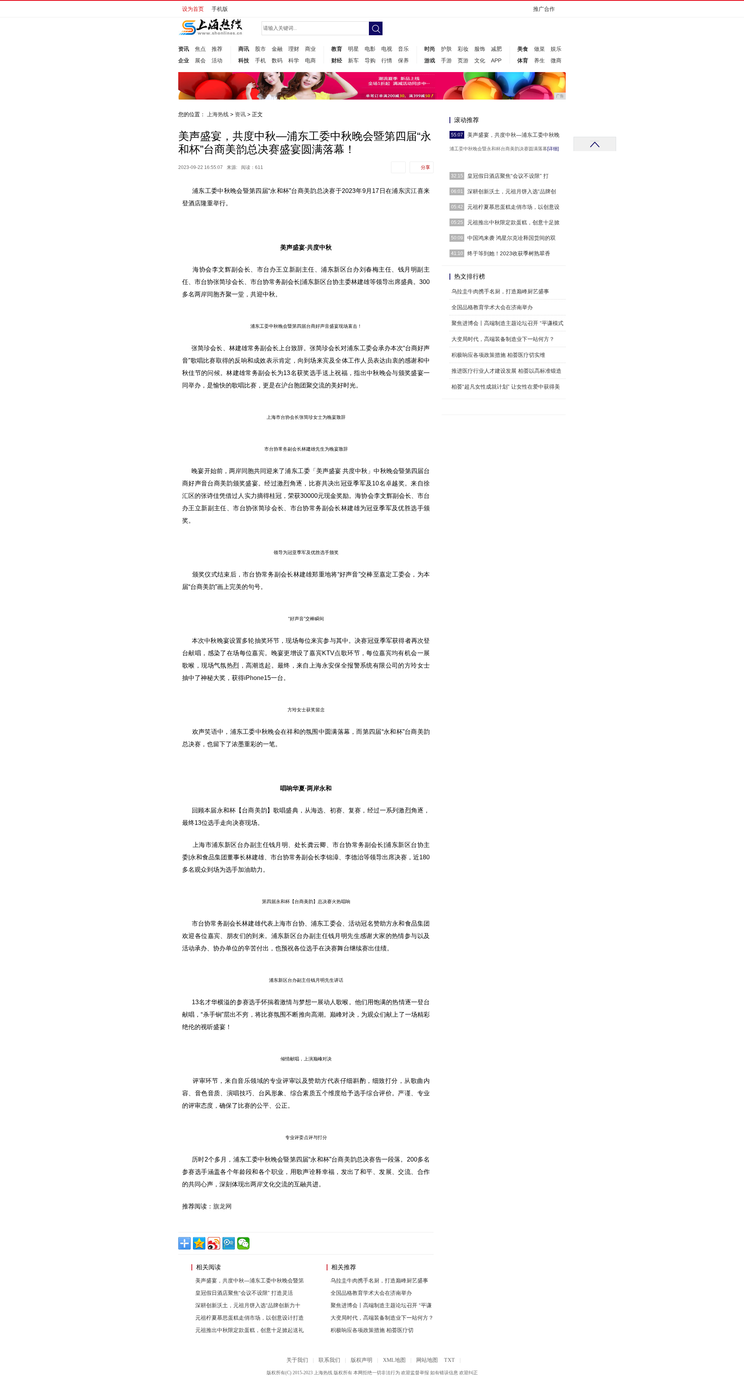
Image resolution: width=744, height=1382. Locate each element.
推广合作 (544, 9)
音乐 (403, 49)
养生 (539, 60)
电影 (370, 49)
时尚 (429, 49)
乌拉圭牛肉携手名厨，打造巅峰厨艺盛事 (379, 1280)
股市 (260, 49)
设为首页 (193, 9)
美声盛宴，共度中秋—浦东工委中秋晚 (513, 135)
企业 (183, 60)
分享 (425, 167)
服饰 (479, 49)
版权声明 (361, 1360)
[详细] (553, 148)
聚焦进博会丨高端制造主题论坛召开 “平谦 (381, 1305)
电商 (310, 60)
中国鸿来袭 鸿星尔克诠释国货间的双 (511, 238)
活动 (217, 60)
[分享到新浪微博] (214, 1243)
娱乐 (556, 49)
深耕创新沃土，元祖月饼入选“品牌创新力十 (247, 1305)
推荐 (217, 49)
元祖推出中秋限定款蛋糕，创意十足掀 (513, 222)
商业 (310, 49)
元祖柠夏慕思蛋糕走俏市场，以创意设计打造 (249, 1318)
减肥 (496, 49)
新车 (353, 60)
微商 (556, 60)
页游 (463, 60)
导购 (370, 60)
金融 (277, 49)
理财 (293, 49)
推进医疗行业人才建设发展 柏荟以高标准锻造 (506, 371)
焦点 (200, 49)
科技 (243, 60)
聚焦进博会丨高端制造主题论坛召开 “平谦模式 (507, 323)
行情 (386, 60)
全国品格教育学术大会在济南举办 (371, 1293)
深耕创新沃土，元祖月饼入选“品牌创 (511, 191)
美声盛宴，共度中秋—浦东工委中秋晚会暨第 (249, 1280)
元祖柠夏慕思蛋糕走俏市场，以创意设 (513, 207)
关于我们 (297, 1360)
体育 (522, 60)
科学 (293, 60)
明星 (353, 49)
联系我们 (329, 1360)
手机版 (220, 9)
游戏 (429, 60)
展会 (200, 60)
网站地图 (427, 1360)
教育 (336, 49)
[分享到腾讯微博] (228, 1243)
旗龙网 (222, 1206)
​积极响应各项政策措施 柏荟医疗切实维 (498, 355)
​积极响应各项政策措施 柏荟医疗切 (372, 1330)
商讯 (243, 49)
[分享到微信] (243, 1243)
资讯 (183, 49)
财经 (336, 60)
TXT (449, 1360)
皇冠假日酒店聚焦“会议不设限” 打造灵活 (244, 1293)
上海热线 (218, 114)
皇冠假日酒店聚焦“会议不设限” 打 (508, 176)
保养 (403, 60)
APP (496, 60)
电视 (386, 49)
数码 (277, 60)
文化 (479, 60)
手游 (446, 60)
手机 (260, 60)
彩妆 (463, 49)
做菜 (539, 49)
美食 (522, 49)
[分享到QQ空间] (199, 1243)
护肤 (446, 49)
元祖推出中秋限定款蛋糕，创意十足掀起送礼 (249, 1330)
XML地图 (394, 1360)
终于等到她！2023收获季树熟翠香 (508, 253)
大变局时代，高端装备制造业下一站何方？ (382, 1318)
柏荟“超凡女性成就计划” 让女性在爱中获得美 (505, 387)
